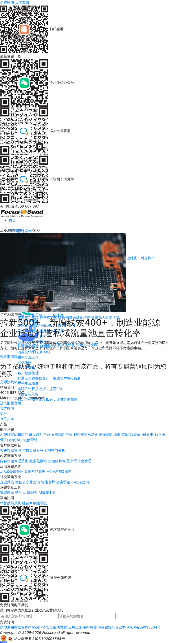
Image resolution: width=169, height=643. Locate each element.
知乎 (3, 413)
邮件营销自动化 (85, 434)
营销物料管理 (58, 461)
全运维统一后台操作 (139, 258)
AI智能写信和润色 (14, 434)
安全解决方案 (56, 627)
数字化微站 (38, 461)
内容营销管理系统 (14, 461)
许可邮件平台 (61, 434)
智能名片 (48, 482)
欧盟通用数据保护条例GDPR (22, 627)
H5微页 (147, 434)
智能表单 (7, 492)
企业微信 (7, 482)
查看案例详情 (10, 357)
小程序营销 (80, 482)
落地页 (20, 492)
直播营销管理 (35, 471)
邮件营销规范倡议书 (110, 627)
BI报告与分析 (54, 450)
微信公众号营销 (27, 482)
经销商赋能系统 (34, 503)
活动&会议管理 (11, 471)
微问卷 (32, 492)
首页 (12, 220)
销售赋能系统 (10, 503)
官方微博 (7, 408)
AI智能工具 (47, 492)
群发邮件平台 (39, 434)
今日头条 (7, 419)
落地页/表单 (130, 434)
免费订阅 (7, 622)
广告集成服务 (32, 450)
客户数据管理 (10, 450)
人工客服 (22, 2)
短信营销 (30, 440)
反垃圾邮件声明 (80, 627)
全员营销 (63, 482)
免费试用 (7, 2)
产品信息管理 (80, 461)
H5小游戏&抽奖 (59, 471)
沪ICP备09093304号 (144, 627)
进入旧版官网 (10, 403)
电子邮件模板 (109, 434)
